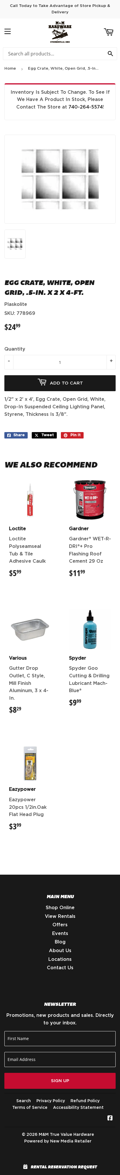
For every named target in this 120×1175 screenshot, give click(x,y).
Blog (60, 942)
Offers (60, 925)
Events (60, 933)
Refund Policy (85, 1101)
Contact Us (60, 967)
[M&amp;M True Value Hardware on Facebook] (110, 1118)
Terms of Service (29, 1108)
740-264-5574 (85, 107)
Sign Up (60, 1081)
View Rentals (60, 916)
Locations (60, 959)
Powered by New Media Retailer (57, 1141)
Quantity (14, 349)
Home (10, 69)
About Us (60, 950)
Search (23, 1101)
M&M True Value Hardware (66, 1135)
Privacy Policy (50, 1101)
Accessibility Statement (78, 1108)
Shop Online (60, 907)
